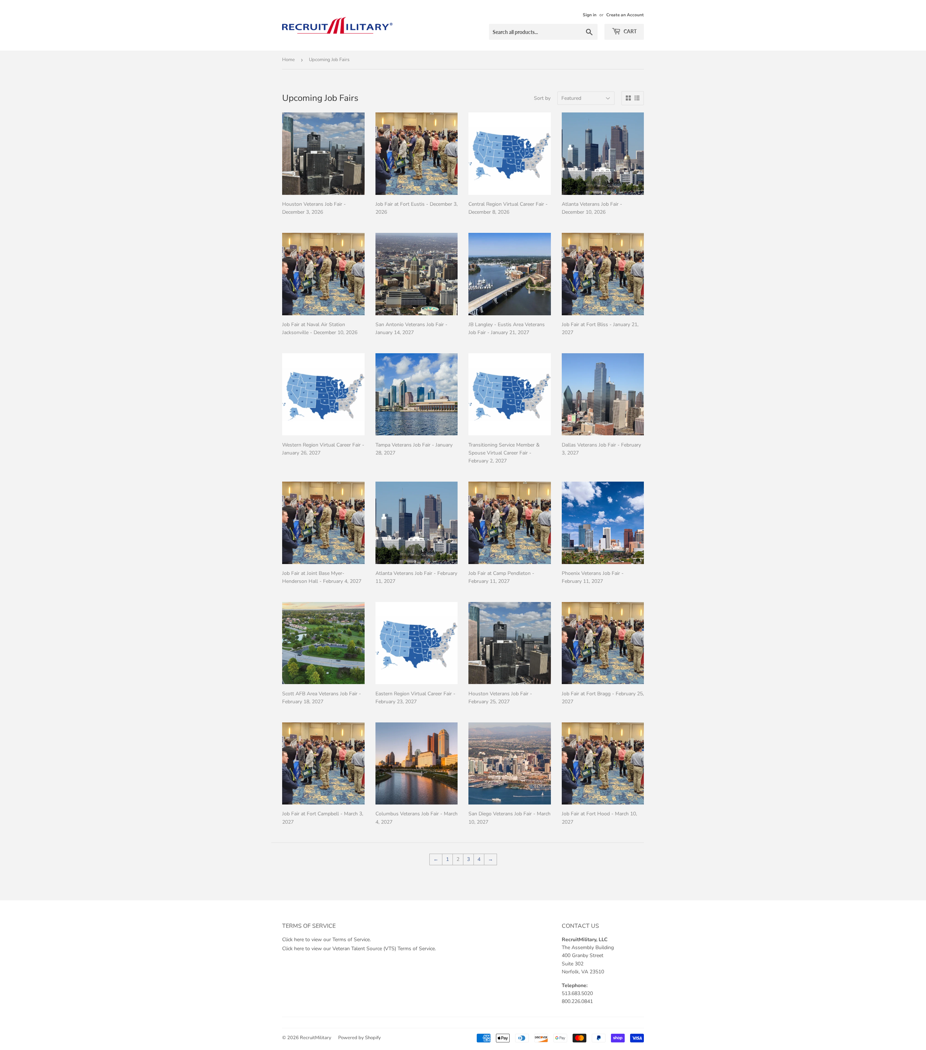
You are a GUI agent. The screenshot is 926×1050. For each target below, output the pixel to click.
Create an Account (625, 15)
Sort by (542, 98)
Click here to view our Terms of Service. (326, 939)
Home (288, 59)
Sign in (589, 15)
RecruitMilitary (315, 1037)
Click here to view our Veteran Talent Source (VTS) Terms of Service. (359, 948)
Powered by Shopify (359, 1037)
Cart (630, 31)
